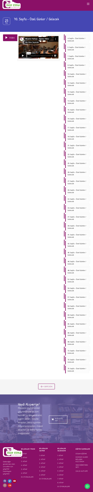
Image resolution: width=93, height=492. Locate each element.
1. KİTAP (24, 454)
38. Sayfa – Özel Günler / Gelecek (77, 227)
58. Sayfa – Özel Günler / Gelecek (77, 307)
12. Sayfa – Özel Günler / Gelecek (77, 84)
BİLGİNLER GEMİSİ (43, 450)
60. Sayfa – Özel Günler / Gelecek (77, 316)
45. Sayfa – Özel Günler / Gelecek (77, 253)
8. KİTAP (60, 483)
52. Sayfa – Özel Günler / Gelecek (77, 280)
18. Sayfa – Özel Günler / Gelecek (77, 137)
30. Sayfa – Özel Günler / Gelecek (77, 191)
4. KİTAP (24, 465)
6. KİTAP (24, 473)
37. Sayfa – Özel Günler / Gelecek (77, 218)
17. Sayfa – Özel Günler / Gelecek (77, 128)
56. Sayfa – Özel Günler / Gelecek (77, 289)
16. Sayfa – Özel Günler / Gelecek (77, 120)
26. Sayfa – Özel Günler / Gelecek (77, 173)
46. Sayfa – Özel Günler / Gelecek (77, 262)
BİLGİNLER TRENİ (28, 449)
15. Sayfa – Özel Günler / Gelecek (77, 111)
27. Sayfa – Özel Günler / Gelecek (77, 182)
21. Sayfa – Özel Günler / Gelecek (77, 146)
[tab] (10, 37)
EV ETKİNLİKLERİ (27, 477)
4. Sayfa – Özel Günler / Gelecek (76, 39)
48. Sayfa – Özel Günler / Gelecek (77, 271)
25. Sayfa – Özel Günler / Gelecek (77, 164)
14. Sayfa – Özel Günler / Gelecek (77, 102)
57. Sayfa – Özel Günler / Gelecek (77, 298)
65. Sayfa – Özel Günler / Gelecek (77, 325)
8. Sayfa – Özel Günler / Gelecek (76, 66)
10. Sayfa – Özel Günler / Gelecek (77, 75)
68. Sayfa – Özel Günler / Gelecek (77, 343)
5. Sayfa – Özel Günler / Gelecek (76, 48)
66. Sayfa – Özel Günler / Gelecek (77, 334)
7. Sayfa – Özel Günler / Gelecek (76, 57)
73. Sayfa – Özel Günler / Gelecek (77, 361)
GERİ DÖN (48, 386)
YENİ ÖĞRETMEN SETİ (82, 466)
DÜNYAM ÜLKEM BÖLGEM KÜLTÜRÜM (82, 459)
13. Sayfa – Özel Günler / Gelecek (77, 93)
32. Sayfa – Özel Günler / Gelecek (77, 200)
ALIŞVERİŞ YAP (59, 419)
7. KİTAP (60, 479)
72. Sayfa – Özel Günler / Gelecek (77, 352)
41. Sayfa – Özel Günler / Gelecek (77, 236)
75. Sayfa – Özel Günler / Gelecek (77, 369)
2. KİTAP (24, 457)
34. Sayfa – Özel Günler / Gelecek (77, 209)
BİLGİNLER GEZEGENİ (61, 450)
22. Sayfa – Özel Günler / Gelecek (77, 155)
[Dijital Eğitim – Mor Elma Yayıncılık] (11, 4)
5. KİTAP (24, 469)
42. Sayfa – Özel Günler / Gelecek (77, 245)
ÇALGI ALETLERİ (82, 471)
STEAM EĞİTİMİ (81, 454)
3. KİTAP (24, 461)
